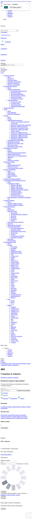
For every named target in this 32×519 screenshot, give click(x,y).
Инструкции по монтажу (19, 415)
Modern (13, 328)
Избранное (13, 398)
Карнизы (13, 216)
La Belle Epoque (15, 268)
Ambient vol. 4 (15, 311)
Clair (12, 254)
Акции (3, 1)
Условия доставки (6, 416)
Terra (12, 284)
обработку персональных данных (10, 495)
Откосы (13, 234)
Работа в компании (13, 365)
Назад (9, 77)
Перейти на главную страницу (10, 377)
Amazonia (13, 248)
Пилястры (14, 219)
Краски (6, 115)
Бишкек (10, 15)
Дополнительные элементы (16, 222)
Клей (5, 109)
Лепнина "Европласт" (14, 89)
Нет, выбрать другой (15, 7)
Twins (12, 333)
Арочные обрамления (17, 228)
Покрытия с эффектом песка (19, 135)
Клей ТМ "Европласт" (14, 114)
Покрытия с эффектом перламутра (21, 134)
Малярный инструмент (11, 148)
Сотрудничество (17, 1)
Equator (13, 257)
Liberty (13, 270)
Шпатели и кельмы (13, 160)
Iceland (13, 324)
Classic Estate (14, 317)
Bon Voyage (14, 314)
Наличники (14, 233)
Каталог (3, 362)
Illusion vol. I (14, 265)
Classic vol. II (14, 256)
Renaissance (14, 276)
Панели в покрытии (13, 83)
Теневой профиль (9, 200)
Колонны (13, 217)
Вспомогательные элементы (19, 214)
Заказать (3, 491)
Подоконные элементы (17, 236)
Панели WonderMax (10, 169)
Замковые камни (16, 230)
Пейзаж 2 (13, 293)
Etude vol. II (14, 260)
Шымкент (10, 13)
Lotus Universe (15, 273)
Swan (12, 331)
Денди (13, 287)
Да (6, 7)
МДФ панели (11, 174)
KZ (4, 68)
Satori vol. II (14, 277)
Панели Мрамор (12, 176)
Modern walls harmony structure (19, 189)
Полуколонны (12, 240)
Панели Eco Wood (9, 162)
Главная (5, 393)
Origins (13, 274)
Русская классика (16, 294)
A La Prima (14, 247)
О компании (8, 1)
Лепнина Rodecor (13, 100)
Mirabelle (13, 327)
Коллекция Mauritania (17, 94)
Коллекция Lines (16, 92)
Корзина (5, 398)
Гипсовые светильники (14, 81)
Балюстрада (11, 209)
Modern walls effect (16, 185)
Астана (10, 12)
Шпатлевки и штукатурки (15, 146)
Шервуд (13, 297)
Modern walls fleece (16, 186)
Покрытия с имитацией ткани (19, 128)
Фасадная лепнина (9, 206)
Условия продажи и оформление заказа (16, 418)
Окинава (13, 338)
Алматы (10, 350)
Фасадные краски (13, 145)
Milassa (10, 305)
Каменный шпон (9, 108)
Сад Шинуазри (15, 103)
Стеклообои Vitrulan (13, 183)
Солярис (13, 342)
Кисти (9, 159)
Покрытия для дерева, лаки (15, 143)
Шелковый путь (15, 296)
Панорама (14, 290)
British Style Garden (16, 253)
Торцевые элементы (17, 237)
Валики (10, 151)
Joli (12, 325)
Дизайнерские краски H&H (16, 140)
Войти (22, 398)
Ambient (13, 307)
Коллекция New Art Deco (18, 95)
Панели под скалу (13, 166)
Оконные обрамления (14, 226)
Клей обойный (12, 112)
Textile (13, 285)
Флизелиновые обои (10, 242)
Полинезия (14, 339)
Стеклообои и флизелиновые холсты (15, 180)
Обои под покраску (16, 336)
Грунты (10, 118)
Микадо (13, 334)
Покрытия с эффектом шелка (19, 137)
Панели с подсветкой (14, 85)
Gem (12, 321)
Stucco (13, 282)
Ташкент (10, 16)
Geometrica (14, 322)
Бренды (19, 407)
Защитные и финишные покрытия (21, 125)
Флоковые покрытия (17, 139)
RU (1, 68)
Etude (12, 259)
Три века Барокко (16, 105)
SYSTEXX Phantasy (16, 193)
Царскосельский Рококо (18, 106)
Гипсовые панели (9, 75)
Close (2, 72)
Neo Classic (14, 330)
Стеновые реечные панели (15, 168)
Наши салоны (26, 1)
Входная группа (12, 211)
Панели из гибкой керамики (12, 179)
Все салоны (4, 428)
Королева (13, 288)
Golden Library (15, 263)
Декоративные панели (14, 165)
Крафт (13, 300)
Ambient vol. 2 (15, 308)
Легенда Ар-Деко (16, 101)
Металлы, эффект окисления (19, 126)
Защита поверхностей (14, 154)
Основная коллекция (17, 98)
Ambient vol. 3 (15, 310)
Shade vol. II (14, 280)
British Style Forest (16, 251)
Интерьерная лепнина (10, 86)
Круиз (13, 302)
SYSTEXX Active (16, 191)
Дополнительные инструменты (17, 152)
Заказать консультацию (23, 390)
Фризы (13, 220)
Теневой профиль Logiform (15, 205)
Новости (23, 407)
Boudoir (13, 250)
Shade (12, 279)
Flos (12, 319)
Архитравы (14, 213)
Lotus (12, 271)
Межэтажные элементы (14, 225)
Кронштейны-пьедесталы (18, 231)
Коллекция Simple (16, 97)
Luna (9, 299)
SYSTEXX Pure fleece (17, 196)
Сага (12, 304)
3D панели (11, 78)
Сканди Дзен (15, 341)
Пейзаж (13, 291)
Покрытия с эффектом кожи (19, 132)
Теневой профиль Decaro (15, 203)
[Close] (3, 497)
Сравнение (4, 365)
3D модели (4, 415)
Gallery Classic (15, 262)
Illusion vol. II (15, 267)
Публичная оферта (6, 454)
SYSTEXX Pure (15, 194)
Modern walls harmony (17, 188)
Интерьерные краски (14, 142)
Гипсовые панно (12, 80)
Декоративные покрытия (15, 120)
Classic (13, 316)
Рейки (9, 177)
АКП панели (11, 172)
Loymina (10, 245)
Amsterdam (14, 313)
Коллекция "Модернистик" (19, 91)
